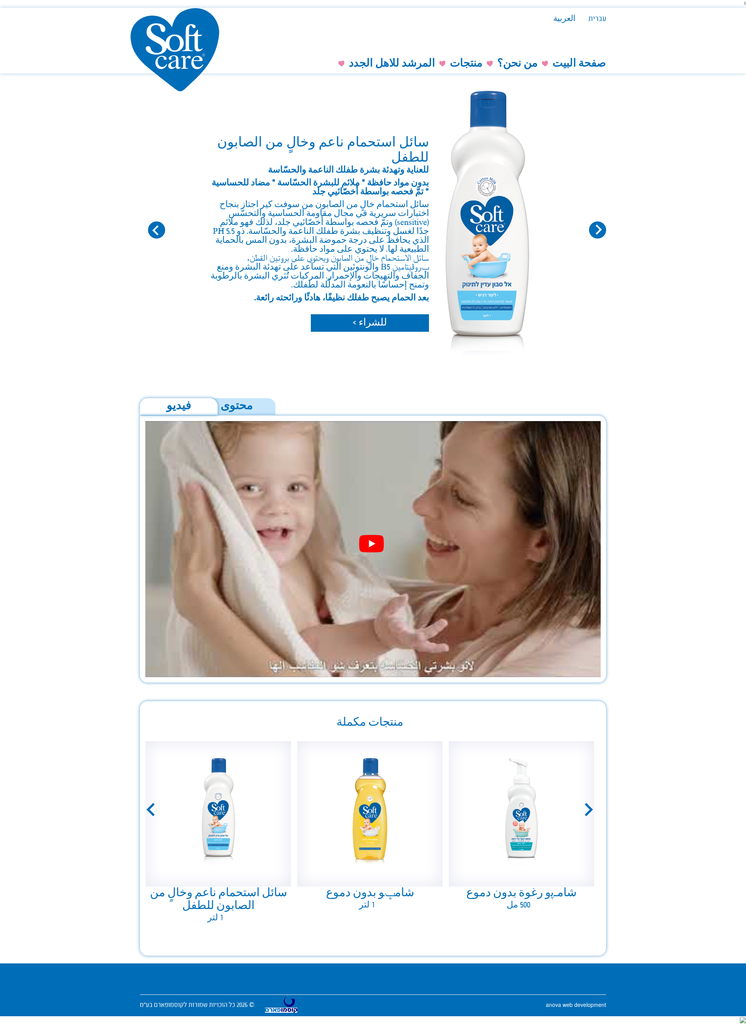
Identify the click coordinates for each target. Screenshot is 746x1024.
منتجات (466, 64)
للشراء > (370, 323)
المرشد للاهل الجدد (392, 64)
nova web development (576, 1004)
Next (589, 809)
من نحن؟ (517, 64)
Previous (150, 809)
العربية (564, 19)
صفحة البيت (579, 64)
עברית (597, 19)
